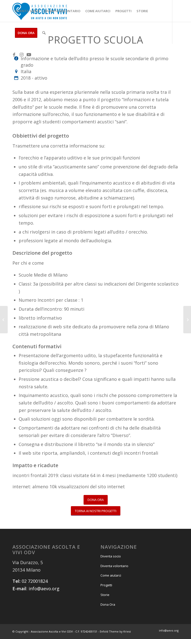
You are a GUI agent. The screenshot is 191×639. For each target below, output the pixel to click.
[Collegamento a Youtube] (29, 54)
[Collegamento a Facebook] (14, 54)
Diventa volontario (114, 566)
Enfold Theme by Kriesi (115, 631)
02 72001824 (35, 581)
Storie (104, 594)
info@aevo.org (44, 588)
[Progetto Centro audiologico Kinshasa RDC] (187, 319)
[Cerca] (44, 33)
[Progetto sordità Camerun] (4, 319)
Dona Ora (107, 604)
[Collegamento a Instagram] (21, 54)
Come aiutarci (110, 575)
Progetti (106, 585)
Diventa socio (110, 556)
